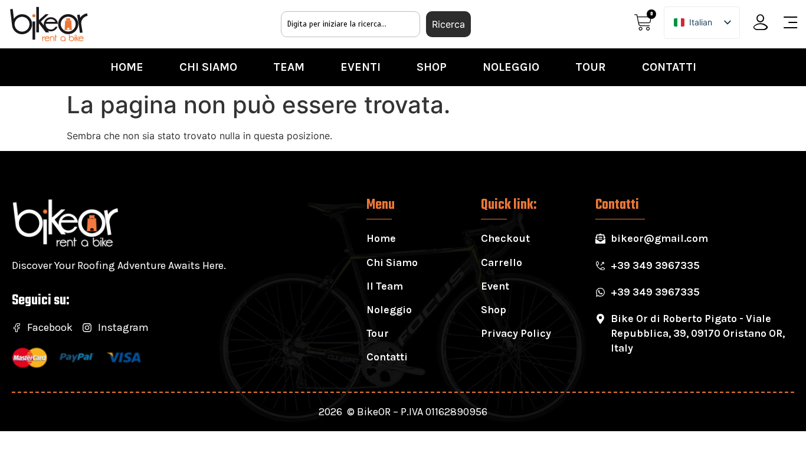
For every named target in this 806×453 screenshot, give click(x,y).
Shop (432, 67)
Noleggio (511, 67)
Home (126, 67)
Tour (590, 67)
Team (288, 67)
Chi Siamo (208, 67)
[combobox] (350, 24)
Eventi (360, 67)
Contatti (669, 67)
